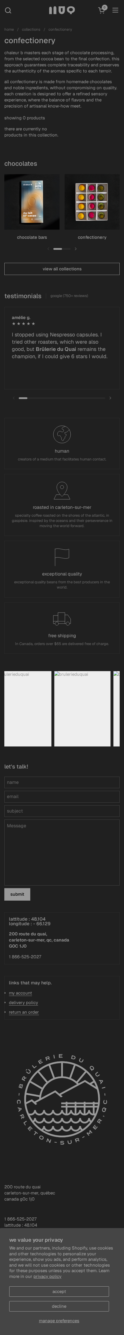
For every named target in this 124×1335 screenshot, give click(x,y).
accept (59, 1291)
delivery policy (23, 1002)
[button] (8, 10)
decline (59, 1306)
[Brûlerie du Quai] (62, 10)
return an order (24, 1012)
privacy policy (47, 1276)
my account (20, 993)
